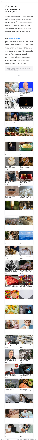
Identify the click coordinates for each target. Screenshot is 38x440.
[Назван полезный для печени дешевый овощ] (12, 297)
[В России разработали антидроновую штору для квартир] (26, 297)
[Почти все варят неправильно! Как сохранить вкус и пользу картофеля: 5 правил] (26, 149)
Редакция (17, 439)
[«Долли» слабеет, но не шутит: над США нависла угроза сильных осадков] (12, 401)
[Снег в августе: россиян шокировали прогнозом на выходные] (12, 386)
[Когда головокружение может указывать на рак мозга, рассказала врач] (26, 312)
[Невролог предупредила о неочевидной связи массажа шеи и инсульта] (12, 416)
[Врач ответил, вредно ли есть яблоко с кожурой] (26, 178)
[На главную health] (6, 1)
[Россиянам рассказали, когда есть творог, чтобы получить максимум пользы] (26, 193)
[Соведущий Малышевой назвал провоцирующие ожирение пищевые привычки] (12, 164)
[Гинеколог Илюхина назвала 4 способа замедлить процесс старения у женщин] (26, 208)
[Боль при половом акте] (26, 401)
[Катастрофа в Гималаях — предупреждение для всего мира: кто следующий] (26, 119)
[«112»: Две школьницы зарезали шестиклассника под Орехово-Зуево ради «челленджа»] (26, 104)
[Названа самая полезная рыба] (26, 342)
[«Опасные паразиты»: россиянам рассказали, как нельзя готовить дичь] (26, 267)
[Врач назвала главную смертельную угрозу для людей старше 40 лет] (26, 386)
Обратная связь (32, 439)
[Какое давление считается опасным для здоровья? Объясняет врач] (12, 104)
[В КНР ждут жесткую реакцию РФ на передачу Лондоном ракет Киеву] (12, 342)
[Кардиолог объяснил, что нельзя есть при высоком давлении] (26, 164)
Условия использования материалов (24, 439)
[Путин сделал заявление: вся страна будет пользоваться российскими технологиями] (26, 371)
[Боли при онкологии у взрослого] (12, 431)
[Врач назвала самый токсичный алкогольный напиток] (12, 208)
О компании (4, 439)
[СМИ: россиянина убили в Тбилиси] (12, 223)
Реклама (8, 439)
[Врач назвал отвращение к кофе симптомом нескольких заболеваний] (26, 327)
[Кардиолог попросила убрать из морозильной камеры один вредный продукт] (12, 119)
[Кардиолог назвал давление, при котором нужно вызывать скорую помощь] (26, 431)
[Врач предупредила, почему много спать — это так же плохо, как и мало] (26, 253)
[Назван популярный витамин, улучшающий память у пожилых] (26, 134)
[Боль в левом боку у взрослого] (26, 416)
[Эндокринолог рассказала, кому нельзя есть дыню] (12, 312)
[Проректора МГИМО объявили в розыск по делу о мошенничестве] (12, 149)
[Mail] (3, 1)
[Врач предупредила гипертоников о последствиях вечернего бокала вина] (12, 327)
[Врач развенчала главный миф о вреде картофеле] (12, 253)
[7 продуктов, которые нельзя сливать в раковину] (26, 223)
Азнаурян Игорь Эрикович (14, 38)
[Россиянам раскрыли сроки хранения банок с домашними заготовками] (26, 282)
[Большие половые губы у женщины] (12, 89)
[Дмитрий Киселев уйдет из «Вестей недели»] (26, 89)
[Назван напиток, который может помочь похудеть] (12, 238)
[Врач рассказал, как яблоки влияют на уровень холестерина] (12, 134)
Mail (1, 439)
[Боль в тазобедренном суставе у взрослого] (12, 178)
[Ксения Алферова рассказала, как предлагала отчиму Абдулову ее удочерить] (12, 267)
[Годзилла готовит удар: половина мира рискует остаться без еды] (26, 238)
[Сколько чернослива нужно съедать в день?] (12, 193)
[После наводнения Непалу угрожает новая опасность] (26, 356)
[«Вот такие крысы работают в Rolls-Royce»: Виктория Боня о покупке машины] (12, 356)
